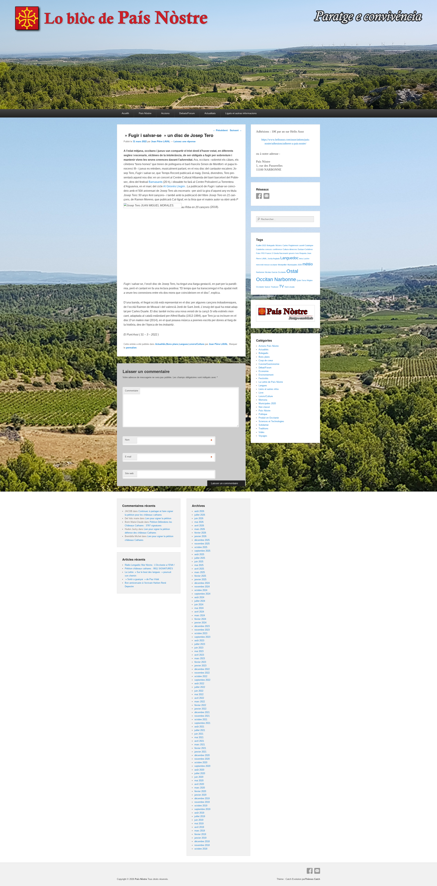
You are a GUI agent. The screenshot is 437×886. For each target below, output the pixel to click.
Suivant (236, 130)
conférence (277, 249)
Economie (264, 371)
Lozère (306, 259)
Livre (261, 392)
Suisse (267, 287)
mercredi (259, 265)
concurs (268, 249)
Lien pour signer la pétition (158, 518)
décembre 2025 (202, 540)
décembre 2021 (202, 712)
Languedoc (289, 258)
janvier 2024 (200, 622)
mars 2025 (199, 572)
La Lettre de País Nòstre (271, 382)
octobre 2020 (200, 762)
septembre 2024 (202, 593)
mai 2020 (198, 780)
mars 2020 (199, 787)
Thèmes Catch (312, 879)
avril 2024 (199, 611)
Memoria (263, 400)
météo (307, 264)
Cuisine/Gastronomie (269, 364)
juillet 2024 (199, 601)
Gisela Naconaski (280, 253)
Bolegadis (271, 245)
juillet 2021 (199, 730)
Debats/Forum (187, 113)
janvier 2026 (200, 536)
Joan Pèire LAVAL (160, 141)
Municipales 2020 (294, 265)
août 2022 (199, 683)
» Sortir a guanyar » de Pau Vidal (142, 579)
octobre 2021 (200, 719)
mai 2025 (198, 565)
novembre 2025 (202, 543)
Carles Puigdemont (290, 245)
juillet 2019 (199, 816)
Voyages (263, 436)
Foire (258, 253)
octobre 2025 (200, 547)
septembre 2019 (202, 809)
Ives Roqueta (300, 253)
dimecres (293, 249)
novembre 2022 (202, 672)
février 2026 (200, 532)
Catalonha (260, 249)
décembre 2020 (202, 755)
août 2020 (199, 769)
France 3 (269, 253)
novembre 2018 (202, 845)
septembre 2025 (202, 551)
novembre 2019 (202, 802)
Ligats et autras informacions (241, 113)
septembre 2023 (202, 637)
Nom (127, 439)
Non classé (264, 407)
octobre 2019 (200, 805)
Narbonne (260, 272)
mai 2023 (198, 651)
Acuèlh (125, 113)
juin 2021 (198, 734)
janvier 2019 (200, 838)
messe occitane (270, 265)
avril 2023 (199, 655)
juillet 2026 (199, 515)
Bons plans (172, 344)
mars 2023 (199, 658)
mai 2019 (198, 823)
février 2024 (200, 619)
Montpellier (282, 265)
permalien (131, 347)
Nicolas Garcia (271, 272)
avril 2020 (199, 784)
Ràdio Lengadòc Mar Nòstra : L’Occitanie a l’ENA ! (150, 565)
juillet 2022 (199, 687)
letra (301, 259)
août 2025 (199, 554)
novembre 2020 (202, 759)
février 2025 (200, 576)
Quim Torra (301, 280)
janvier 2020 (200, 795)
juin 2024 (198, 604)
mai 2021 (198, 737)
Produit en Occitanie (269, 417)
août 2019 (199, 812)
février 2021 (200, 748)
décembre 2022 (202, 669)
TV (281, 286)
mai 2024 (198, 608)
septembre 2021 (202, 723)
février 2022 (200, 705)
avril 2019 (199, 827)
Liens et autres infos (269, 389)
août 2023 (199, 640)
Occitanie (282, 272)
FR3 (263, 253)
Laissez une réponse (184, 141)
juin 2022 (198, 691)
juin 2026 (198, 518)
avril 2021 (199, 741)
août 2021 (199, 726)
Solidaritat (264, 425)
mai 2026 (198, 522)
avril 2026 (199, 525)
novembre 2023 (202, 629)
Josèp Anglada (273, 259)
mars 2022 (199, 701)
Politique (263, 414)
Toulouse (274, 287)
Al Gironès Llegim (174, 186)
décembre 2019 (202, 798)
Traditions (263, 428)
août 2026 (199, 511)
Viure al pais (290, 287)
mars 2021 (199, 744)
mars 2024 (199, 615)
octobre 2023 (200, 633)
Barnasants (156, 181)
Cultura (286, 249)
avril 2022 (199, 698)
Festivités (263, 378)
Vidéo (261, 432)
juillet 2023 (199, 644)
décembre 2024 (202, 583)
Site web (129, 473)
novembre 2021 (202, 716)
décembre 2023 (202, 626)
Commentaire (131, 390)
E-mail (128, 456)
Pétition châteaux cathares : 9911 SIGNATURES (149, 568)
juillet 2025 (199, 558)
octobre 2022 (200, 676)
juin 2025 (198, 561)
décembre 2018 (202, 841)
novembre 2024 (202, 586)
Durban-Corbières (305, 249)
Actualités (160, 344)
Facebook (259, 196)
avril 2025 (199, 568)
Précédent (220, 130)
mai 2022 (198, 694)
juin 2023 (198, 647)
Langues (183, 344)
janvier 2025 (200, 579)
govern (292, 253)
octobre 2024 (200, 590)
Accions (165, 113)
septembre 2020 (202, 766)
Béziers (279, 245)
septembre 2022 (202, 680)
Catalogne (309, 245)
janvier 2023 (200, 665)
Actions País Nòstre (269, 346)
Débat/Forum (265, 367)
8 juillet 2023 (261, 245)
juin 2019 (198, 820)
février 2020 (200, 791)
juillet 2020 (199, 773)
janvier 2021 (200, 751)
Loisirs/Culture (196, 344)
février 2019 (200, 834)
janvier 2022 (200, 708)
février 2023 (200, 662)
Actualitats (210, 113)
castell (301, 245)
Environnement (266, 375)
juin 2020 (198, 777)
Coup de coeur (266, 360)
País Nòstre (145, 113)
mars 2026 (199, 529)
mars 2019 (199, 830)
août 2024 (199, 597)
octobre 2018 (200, 848)
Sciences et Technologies (271, 421)
